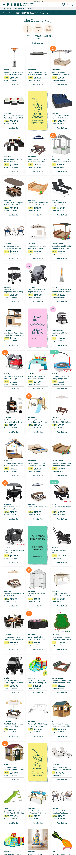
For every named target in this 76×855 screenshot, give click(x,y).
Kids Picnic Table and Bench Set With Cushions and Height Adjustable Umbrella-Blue (38, 508)
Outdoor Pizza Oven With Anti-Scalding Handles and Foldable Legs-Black (14, 421)
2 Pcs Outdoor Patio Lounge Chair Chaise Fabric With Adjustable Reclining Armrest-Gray (62, 768)
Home (4, 13)
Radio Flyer (7, 374)
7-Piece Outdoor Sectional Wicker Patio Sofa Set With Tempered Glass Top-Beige (14, 117)
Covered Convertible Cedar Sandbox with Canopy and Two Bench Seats (61, 247)
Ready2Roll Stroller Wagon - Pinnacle (62, 508)
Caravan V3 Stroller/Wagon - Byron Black (14, 551)
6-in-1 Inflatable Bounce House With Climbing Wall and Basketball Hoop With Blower (37, 681)
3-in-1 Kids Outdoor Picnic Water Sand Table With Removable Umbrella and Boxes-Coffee (13, 725)
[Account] (67, 4)
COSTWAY (7, 70)
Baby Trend (31, 287)
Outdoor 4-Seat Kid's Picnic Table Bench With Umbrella (62, 421)
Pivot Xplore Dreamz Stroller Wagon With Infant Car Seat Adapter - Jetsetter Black (14, 681)
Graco (54, 504)
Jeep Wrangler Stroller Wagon (60, 334)
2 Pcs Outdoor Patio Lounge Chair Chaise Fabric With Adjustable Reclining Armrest (62, 204)
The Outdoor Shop (11, 13)
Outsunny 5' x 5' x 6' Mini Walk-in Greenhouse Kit (37, 594)
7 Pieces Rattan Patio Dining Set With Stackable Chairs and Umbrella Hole (13, 638)
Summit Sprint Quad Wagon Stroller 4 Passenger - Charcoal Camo (14, 290)
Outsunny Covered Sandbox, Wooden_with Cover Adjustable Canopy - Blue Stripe (61, 73)
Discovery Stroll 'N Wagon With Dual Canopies (13, 377)
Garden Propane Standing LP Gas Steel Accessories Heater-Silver (13, 73)
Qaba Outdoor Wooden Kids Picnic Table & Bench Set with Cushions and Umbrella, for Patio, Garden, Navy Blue (38, 160)
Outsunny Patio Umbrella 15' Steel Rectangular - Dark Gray (38, 73)
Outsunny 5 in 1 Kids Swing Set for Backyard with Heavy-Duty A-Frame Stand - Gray (38, 725)
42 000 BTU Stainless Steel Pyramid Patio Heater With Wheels (62, 290)
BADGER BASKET (57, 243)
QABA (53, 157)
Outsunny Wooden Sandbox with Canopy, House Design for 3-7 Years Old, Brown (14, 464)
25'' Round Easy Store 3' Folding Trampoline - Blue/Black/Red (60, 377)
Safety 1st (7, 287)
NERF (53, 852)
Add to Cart (14, 85)
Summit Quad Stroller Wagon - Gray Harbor (12, 508)
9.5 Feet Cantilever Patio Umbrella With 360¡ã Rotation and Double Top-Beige (37, 247)
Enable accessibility (38, 1)
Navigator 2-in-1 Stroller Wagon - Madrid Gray (36, 290)
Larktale (7, 548)
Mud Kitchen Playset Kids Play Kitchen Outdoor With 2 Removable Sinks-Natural (14, 334)
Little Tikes (32, 374)
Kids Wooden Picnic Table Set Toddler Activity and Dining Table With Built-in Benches (37, 812)
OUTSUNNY (32, 70)
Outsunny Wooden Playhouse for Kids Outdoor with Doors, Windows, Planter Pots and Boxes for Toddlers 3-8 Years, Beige (14, 768)
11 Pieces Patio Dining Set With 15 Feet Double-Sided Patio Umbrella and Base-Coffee (13, 204)
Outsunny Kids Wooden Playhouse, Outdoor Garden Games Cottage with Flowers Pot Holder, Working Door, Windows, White (62, 160)
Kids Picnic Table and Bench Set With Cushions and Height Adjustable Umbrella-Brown (14, 594)
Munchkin (55, 548)
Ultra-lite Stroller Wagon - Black (61, 551)
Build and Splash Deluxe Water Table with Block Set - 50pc (38, 377)
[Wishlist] (63, 4)
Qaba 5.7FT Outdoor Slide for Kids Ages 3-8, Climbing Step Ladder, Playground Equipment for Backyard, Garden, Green (14, 812)
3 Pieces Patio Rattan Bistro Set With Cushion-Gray (61, 812)
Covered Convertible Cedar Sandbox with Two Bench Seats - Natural (61, 464)
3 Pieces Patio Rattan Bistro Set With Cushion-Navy (13, 247)
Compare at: (10, 80)
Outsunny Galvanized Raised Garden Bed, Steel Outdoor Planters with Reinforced (37, 638)
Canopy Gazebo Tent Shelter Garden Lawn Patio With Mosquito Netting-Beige (61, 594)
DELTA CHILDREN (57, 330)
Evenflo (6, 678)
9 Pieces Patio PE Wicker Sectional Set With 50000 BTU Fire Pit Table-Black (13, 160)
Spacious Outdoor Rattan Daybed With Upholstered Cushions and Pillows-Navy (61, 117)
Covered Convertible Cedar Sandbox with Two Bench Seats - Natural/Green (61, 681)
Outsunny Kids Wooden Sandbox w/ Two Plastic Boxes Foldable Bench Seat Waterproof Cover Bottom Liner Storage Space (37, 464)
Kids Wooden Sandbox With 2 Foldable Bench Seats (38, 204)
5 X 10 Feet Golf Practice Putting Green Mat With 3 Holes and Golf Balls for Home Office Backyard (61, 638)
